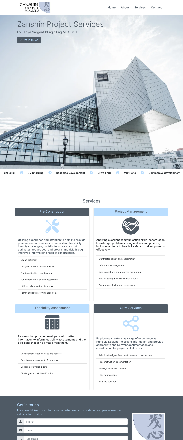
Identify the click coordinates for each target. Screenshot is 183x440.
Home (112, 7)
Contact (156, 7)
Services (140, 7)
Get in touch (30, 40)
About (125, 7)
